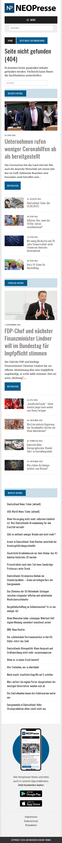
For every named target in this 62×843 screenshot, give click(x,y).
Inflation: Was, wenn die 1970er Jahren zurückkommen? (38, 223)
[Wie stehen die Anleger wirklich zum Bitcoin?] (14, 468)
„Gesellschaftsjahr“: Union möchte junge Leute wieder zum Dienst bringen (40, 407)
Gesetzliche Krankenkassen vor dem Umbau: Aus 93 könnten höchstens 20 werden (32, 555)
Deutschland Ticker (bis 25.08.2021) (38, 204)
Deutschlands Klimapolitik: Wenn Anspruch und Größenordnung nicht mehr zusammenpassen (30, 650)
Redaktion (31, 825)
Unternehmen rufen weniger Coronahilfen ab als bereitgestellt (30, 148)
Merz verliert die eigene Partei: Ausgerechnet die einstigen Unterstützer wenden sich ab (31, 684)
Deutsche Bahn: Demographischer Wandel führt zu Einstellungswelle (39, 448)
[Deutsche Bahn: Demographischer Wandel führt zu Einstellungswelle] (14, 448)
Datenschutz (31, 821)
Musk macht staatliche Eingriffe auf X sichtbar (30, 674)
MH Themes (46, 840)
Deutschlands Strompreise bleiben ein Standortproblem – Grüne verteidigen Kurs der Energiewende (30, 580)
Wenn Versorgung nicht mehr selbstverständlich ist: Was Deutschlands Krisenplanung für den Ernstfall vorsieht (31, 523)
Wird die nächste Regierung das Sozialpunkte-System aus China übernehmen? (41, 427)
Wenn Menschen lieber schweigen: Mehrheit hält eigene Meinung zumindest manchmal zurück (30, 620)
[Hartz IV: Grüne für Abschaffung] (14, 268)
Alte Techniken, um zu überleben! (23, 667)
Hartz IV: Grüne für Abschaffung (36, 266)
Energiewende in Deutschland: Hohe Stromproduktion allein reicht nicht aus (26, 707)
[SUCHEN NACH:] (31, 28)
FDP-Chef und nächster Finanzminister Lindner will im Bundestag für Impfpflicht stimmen (29, 341)
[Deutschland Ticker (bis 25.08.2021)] (14, 206)
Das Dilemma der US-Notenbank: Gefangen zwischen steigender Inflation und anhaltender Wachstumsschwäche (29, 595)
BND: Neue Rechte (16, 629)
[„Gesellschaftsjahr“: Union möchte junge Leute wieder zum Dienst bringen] (14, 407)
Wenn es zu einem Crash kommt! (23, 660)
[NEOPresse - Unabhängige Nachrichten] (31, 8)
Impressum (31, 817)
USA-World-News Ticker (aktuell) (23, 511)
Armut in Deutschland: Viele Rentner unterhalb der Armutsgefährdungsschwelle (32, 544)
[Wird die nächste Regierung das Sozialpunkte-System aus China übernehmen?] (14, 427)
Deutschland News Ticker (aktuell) (24, 504)
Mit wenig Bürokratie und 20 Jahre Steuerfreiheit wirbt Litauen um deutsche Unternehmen (41, 246)
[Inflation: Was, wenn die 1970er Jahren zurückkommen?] (14, 223)
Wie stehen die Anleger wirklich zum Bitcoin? (38, 466)
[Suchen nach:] (26, 82)
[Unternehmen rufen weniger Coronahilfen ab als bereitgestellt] (31, 128)
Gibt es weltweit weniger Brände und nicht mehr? (31, 534)
